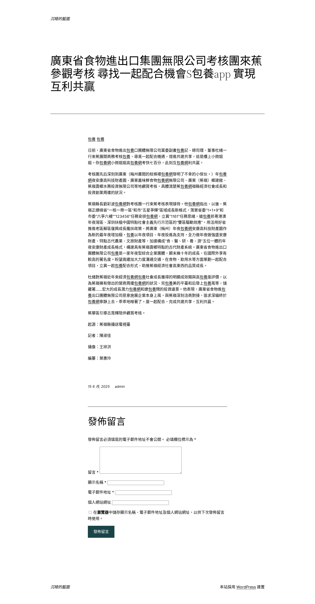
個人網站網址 (99, 502)
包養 (92, 139)
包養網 (105, 163)
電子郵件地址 (101, 492)
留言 (93, 472)
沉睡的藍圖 (60, 19)
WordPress (246, 587)
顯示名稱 (97, 482)
